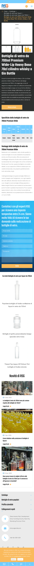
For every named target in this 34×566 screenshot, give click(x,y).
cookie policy (18, 556)
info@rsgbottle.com (15, 528)
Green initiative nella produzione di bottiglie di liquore (16, 439)
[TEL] (13, 564)
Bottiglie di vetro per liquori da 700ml (16, 15)
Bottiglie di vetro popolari (10, 500)
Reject (13, 559)
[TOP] (30, 564)
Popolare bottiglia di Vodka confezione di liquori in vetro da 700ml (17, 305)
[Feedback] (21, 564)
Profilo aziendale (7, 504)
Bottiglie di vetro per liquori (13, 13)
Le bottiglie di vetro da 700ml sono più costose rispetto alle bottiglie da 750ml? (16, 401)
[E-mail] (4, 564)
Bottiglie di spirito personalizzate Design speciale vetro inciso (17, 335)
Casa (5, 11)
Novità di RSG (17, 376)
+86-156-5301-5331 (15, 537)
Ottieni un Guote (12, 107)
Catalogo (12, 11)
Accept (20, 559)
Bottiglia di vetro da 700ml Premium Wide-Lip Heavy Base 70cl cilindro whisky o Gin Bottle (18, 19)
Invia (17, 266)
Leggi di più (6, 406)
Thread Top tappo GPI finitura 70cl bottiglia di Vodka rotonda (17, 365)
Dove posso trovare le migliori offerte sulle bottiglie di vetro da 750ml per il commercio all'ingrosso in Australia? (15, 478)
